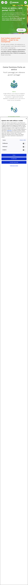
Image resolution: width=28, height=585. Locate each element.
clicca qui (9, 130)
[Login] (6, 2)
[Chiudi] (26, 118)
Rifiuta (14, 155)
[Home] (2, 2)
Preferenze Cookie (14, 165)
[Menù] (25, 2)
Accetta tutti (14, 158)
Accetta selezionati (14, 162)
